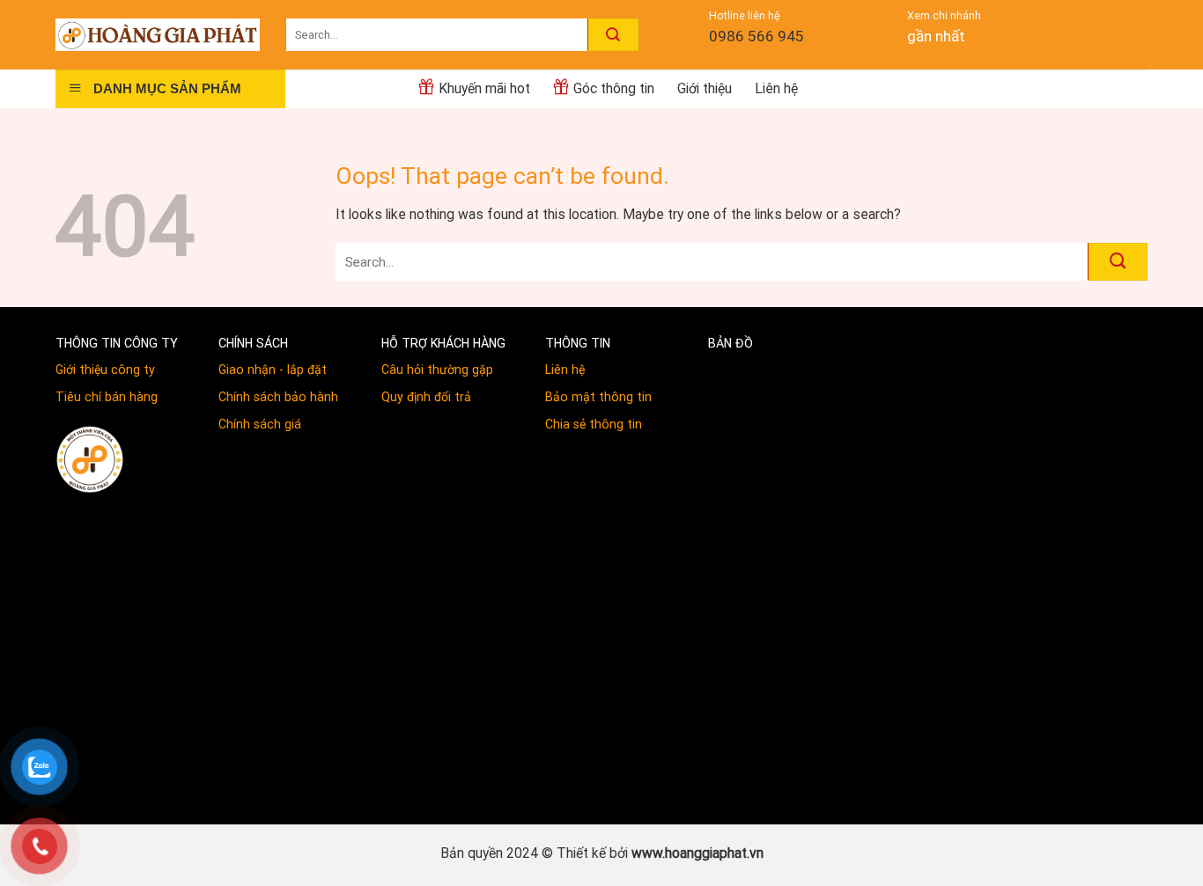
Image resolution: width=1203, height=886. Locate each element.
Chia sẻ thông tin (593, 424)
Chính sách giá (259, 424)
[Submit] (612, 34)
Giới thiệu (704, 88)
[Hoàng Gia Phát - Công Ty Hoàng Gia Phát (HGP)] (157, 34)
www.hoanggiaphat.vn (697, 853)
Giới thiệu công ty (105, 369)
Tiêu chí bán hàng (106, 397)
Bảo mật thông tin (598, 397)
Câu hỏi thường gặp (437, 369)
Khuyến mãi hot (484, 88)
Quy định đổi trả (426, 397)
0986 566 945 (756, 36)
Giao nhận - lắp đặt (272, 369)
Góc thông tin (613, 88)
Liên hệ (776, 88)
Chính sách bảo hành (278, 397)
